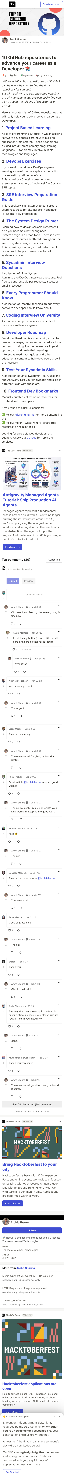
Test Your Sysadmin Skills (31, 369)
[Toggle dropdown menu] (59, 450)
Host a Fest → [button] (12, 1203)
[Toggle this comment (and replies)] (4, 598)
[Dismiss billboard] (59, 1416)
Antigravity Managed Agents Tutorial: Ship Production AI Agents (31, 500)
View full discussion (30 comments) (32, 1104)
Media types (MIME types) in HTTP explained (27, 1277)
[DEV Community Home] (12, 4)
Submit (13, 580)
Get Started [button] (12, 1472)
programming (44, 75)
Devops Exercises (23, 161)
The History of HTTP (22, 1302)
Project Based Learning (28, 127)
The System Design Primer (32, 220)
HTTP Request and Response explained (24, 1290)
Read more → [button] (12, 547)
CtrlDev (31, 437)
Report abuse (42, 1111)
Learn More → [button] (12, 1412)
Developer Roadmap (26, 332)
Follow (32, 1230)
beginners (27, 75)
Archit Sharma (18, 39)
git (5, 75)
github (14, 75)
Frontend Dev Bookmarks (33, 391)
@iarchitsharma (25, 414)
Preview (28, 580)
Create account (51, 4)
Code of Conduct (23, 1111)
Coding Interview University (33, 315)
